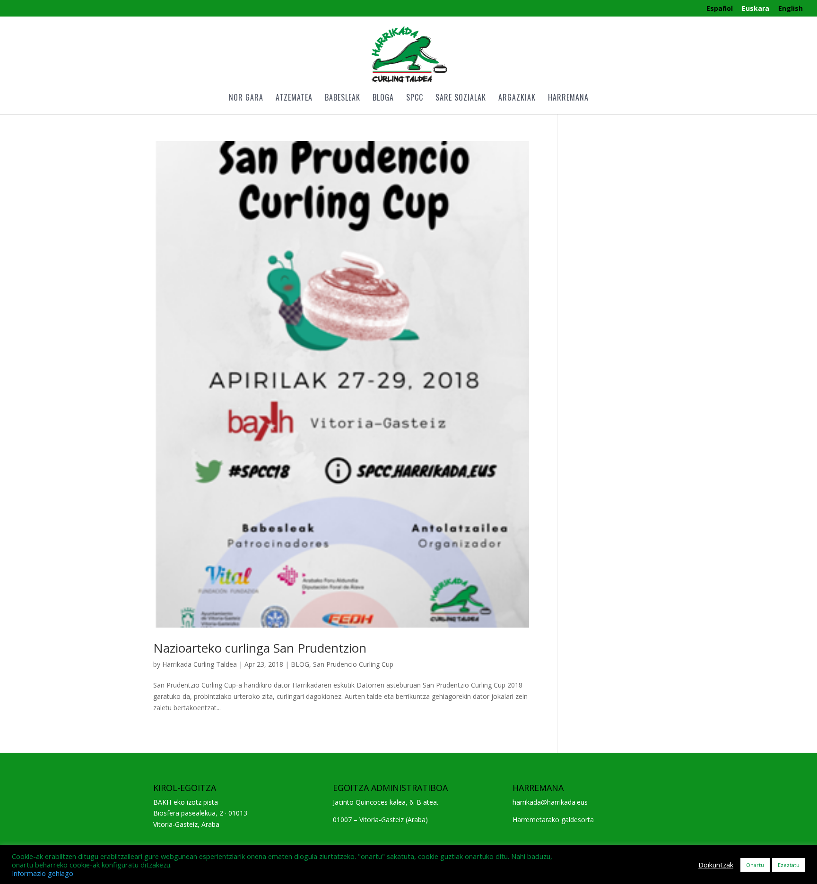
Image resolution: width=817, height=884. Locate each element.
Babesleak (342, 98)
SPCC (414, 98)
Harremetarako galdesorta (553, 819)
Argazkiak (517, 98)
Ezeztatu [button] (789, 864)
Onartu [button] (755, 864)
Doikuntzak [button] (715, 864)
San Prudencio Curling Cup (353, 664)
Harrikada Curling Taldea (199, 664)
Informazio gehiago (42, 873)
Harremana (568, 98)
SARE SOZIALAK (460, 98)
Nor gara (246, 98)
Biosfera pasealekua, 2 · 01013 (200, 812)
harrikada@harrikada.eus (550, 802)
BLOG (300, 664)
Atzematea (294, 98)
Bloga (383, 98)
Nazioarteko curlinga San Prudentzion (259, 647)
